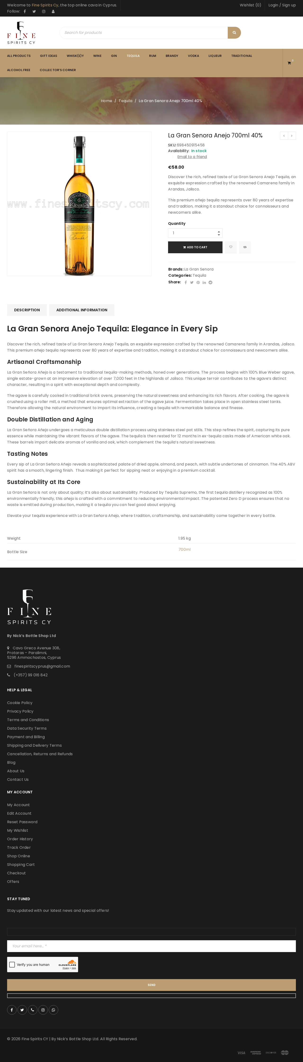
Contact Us (18, 779)
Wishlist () (250, 5)
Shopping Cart (21, 864)
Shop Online (18, 856)
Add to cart (197, 247)
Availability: (178, 151)
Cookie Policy (19, 702)
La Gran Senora (199, 269)
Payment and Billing (26, 737)
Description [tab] (27, 310)
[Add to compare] (245, 247)
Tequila (125, 101)
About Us (15, 771)
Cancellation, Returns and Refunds (40, 754)
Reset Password (22, 822)
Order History (20, 839)
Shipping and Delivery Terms (34, 745)
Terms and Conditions (28, 720)
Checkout (16, 873)
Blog (11, 762)
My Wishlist (17, 830)
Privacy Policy (20, 711)
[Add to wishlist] (231, 247)
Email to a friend (192, 156)
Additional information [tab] (81, 310)
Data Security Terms (27, 728)
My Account (18, 805)
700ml (184, 549)
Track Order (19, 847)
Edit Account (19, 813)
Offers (13, 881)
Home (106, 101)
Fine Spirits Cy (45, 5)
